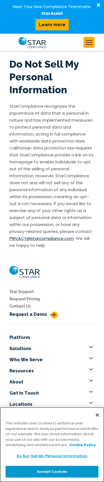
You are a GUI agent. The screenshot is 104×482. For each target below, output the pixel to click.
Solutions (20, 348)
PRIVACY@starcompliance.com (41, 238)
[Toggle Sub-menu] (92, 348)
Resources (21, 370)
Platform (19, 337)
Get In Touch (24, 393)
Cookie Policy (82, 444)
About (16, 382)
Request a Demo (28, 314)
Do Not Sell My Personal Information (52, 456)
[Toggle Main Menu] (89, 42)
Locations (20, 404)
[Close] (97, 415)
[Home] (24, 280)
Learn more (52, 24)
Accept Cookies (52, 471)
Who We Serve (26, 359)
